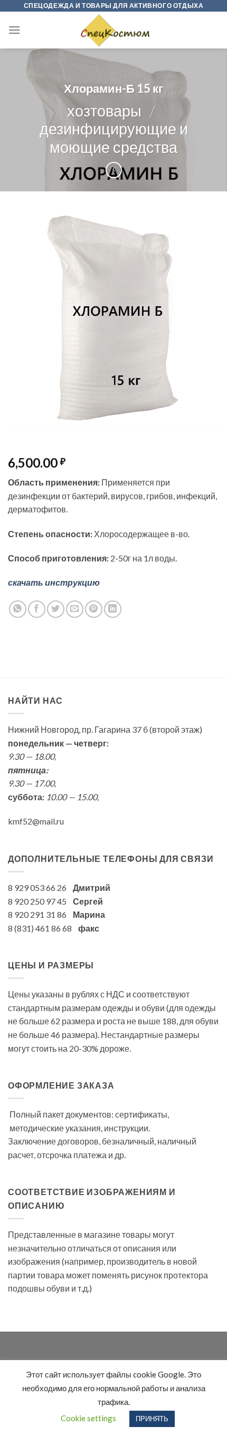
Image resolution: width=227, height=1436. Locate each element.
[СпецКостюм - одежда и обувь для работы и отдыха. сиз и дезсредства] (113, 30)
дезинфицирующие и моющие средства (114, 138)
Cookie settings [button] (88, 1418)
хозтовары (104, 111)
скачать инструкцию (54, 582)
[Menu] (14, 30)
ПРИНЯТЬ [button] (152, 1418)
